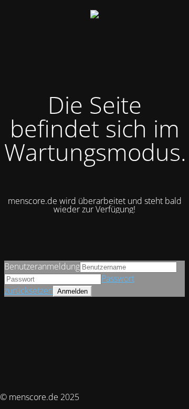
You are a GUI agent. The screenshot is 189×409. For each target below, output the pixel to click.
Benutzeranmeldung (42, 266)
